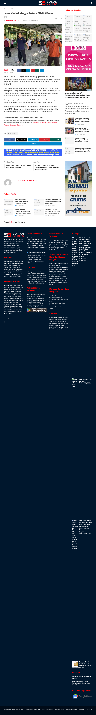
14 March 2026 (26, 20)
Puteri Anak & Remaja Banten (57, 322)
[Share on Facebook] (19, 70)
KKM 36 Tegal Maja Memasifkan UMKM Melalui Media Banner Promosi (83, 129)
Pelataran (61, 318)
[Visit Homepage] (48, 3)
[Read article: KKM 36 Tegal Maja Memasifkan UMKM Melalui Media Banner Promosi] (69, 130)
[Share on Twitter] (23, 70)
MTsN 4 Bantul (12, 133)
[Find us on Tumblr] (19, 318)
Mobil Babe (58, 319)
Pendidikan (12, 9)
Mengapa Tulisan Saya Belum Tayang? (81, 677)
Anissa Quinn (60, 327)
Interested (52, 249)
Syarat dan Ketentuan (39, 122)
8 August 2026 (80, 124)
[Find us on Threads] (4, 322)
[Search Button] (91, 3)
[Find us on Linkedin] (15, 318)
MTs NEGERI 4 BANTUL (12, 20)
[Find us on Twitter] (8, 318)
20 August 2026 (80, 144)
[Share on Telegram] (42, 70)
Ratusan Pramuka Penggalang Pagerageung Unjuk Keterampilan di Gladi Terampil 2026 (23, 211)
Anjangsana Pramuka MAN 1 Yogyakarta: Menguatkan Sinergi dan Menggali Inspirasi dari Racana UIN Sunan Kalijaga (77, 95)
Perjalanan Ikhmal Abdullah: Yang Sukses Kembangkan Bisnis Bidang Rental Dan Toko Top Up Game (83, 149)
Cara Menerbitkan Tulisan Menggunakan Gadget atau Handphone (81, 683)
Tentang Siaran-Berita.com (33, 709)
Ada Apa (64, 319)
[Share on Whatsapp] (37, 70)
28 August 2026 (20, 205)
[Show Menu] (5, 3)
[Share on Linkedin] (28, 70)
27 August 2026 (20, 215)
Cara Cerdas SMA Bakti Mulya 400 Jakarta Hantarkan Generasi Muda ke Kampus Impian (83, 119)
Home (5, 9)
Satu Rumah (53, 321)
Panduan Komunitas (10, 125)
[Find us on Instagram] (12, 318)
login (10, 222)
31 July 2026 (69, 100)
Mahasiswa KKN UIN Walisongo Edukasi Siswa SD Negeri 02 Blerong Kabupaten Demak (52, 211)
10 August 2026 (80, 154)
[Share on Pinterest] (33, 70)
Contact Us (89, 709)
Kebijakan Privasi (52, 122)
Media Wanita (53, 318)
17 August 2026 (80, 134)
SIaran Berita (11, 709)
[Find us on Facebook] (5, 318)
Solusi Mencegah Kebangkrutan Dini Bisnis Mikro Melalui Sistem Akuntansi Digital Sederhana (83, 139)
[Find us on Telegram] (8, 322)
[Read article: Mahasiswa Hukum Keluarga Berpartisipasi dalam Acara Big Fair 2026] (39, 202)
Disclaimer (20, 125)
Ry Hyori (59, 329)
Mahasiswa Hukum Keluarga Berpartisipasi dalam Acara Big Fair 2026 (53, 201)
